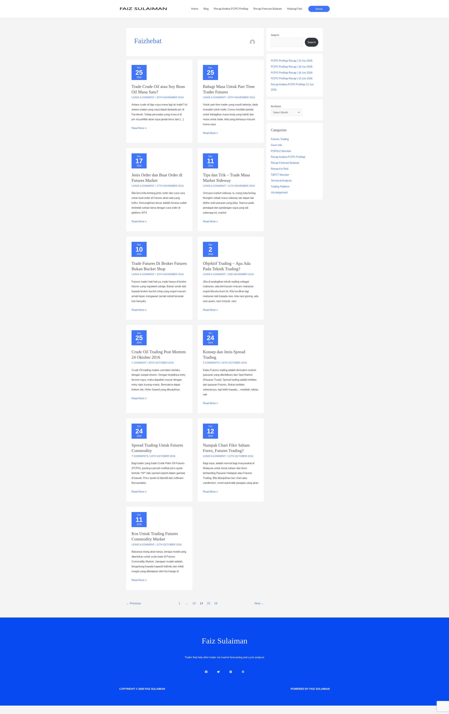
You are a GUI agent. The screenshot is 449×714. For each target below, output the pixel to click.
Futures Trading (280, 139)
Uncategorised (279, 192)
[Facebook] (206, 672)
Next (259, 603)
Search (275, 35)
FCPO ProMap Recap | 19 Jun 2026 (291, 60)
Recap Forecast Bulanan (267, 8)
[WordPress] (243, 672)
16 (215, 603)
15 (208, 603)
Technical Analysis (281, 180)
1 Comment (139, 362)
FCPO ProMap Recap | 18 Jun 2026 (291, 66)
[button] (319, 9)
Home (194, 8)
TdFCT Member (280, 174)
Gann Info (276, 145)
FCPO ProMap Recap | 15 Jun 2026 (291, 78)
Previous (133, 603)
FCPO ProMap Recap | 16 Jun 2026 (291, 72)
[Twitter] (218, 672)
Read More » (139, 127)
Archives (276, 106)
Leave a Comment (143, 97)
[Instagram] (231, 672)
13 (194, 603)
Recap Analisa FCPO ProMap (231, 8)
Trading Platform (280, 186)
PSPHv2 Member (281, 151)
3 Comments (211, 362)
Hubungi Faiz (294, 8)
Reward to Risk (280, 168)
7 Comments (140, 456)
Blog (206, 8)
